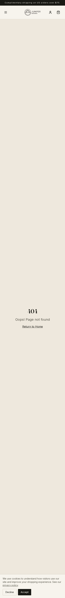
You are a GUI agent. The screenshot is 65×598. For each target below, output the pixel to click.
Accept (24, 592)
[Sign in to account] (50, 12)
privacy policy (10, 585)
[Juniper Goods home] (32, 12)
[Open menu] (5, 12)
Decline (10, 592)
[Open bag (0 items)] (58, 12)
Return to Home (32, 326)
